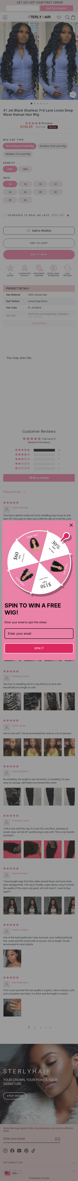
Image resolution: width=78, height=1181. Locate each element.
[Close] (71, 525)
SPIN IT (39, 648)
